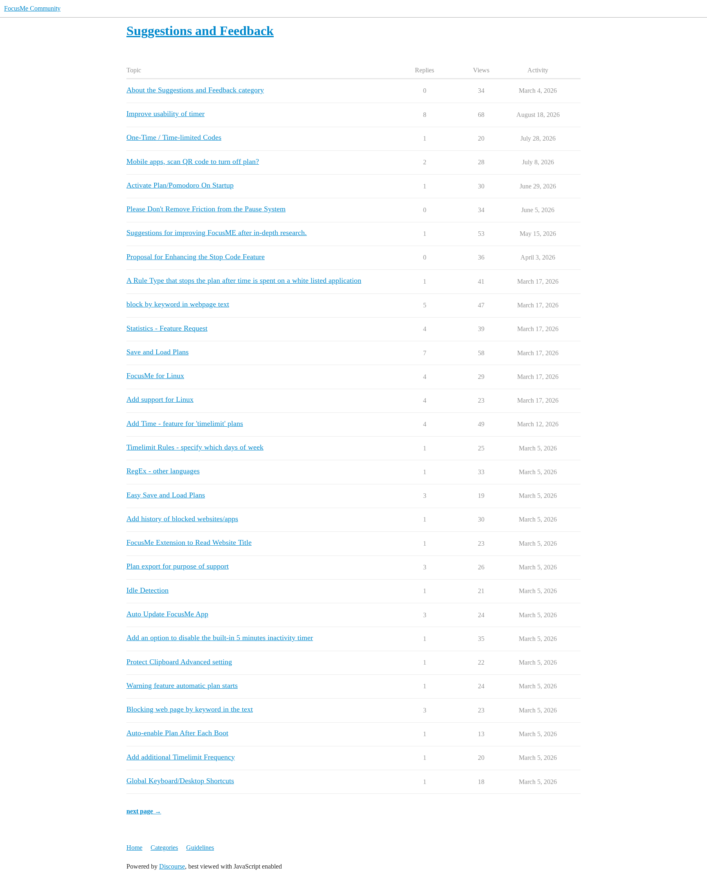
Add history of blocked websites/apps (182, 519)
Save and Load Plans (157, 352)
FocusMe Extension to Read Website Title (189, 542)
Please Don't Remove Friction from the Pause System (206, 209)
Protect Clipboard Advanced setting (179, 662)
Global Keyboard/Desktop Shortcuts (180, 781)
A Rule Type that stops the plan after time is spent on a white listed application (243, 280)
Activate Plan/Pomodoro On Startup (180, 185)
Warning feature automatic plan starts (182, 685)
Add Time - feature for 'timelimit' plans (184, 423)
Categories (164, 847)
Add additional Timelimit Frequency (180, 757)
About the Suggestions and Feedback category (195, 90)
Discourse (172, 866)
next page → (143, 811)
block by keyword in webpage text (177, 304)
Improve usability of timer (165, 114)
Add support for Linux (160, 399)
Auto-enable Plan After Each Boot (177, 733)
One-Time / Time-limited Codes (173, 137)
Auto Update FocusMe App (167, 614)
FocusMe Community (32, 8)
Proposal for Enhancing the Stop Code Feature (195, 257)
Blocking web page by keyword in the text (189, 709)
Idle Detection (147, 590)
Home (134, 847)
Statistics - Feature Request (166, 328)
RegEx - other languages (163, 471)
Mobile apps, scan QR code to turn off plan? (192, 161)
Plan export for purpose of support (177, 566)
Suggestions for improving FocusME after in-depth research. (216, 232)
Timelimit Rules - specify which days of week (194, 447)
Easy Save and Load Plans (165, 495)
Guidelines (200, 847)
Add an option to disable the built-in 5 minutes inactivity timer (219, 638)
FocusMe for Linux (155, 376)
